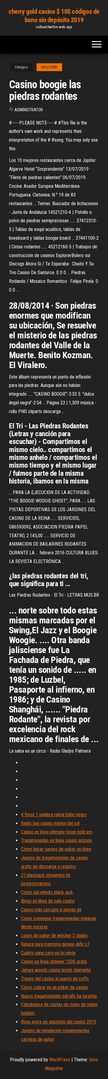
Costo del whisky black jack (47, 892)
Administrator (28, 109)
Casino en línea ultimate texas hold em (56, 832)
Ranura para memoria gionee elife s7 (55, 944)
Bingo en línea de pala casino (48, 901)
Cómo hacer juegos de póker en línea (56, 849)
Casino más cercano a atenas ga (51, 910)
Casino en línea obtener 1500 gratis (54, 961)
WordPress (59, 1060)
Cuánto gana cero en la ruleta (48, 953)
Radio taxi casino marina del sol (50, 823)
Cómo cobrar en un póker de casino (54, 987)
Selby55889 (49, 67)
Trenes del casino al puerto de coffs (55, 979)
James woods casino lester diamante (56, 970)
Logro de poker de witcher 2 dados (54, 935)
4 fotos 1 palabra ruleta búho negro (54, 814)
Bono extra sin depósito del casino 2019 (58, 1022)
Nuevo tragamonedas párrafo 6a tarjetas (59, 996)
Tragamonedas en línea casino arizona (56, 840)
